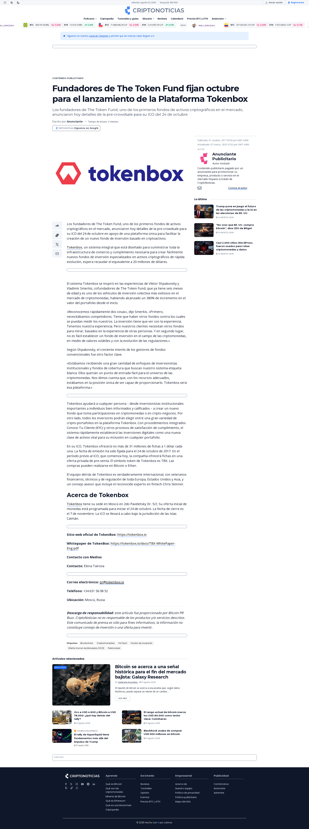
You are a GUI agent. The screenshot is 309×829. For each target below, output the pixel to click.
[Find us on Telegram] (88, 784)
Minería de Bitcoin (116, 796)
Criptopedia (107, 18)
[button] (57, 239)
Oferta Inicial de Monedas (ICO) (86, 648)
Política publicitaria (186, 797)
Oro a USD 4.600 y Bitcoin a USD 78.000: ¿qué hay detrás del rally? (95, 715)
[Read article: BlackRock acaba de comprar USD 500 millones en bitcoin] (131, 736)
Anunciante (75, 121)
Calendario (177, 18)
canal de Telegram (98, 35)
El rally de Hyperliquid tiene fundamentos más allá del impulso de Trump (91, 738)
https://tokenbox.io (132, 534)
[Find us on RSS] (66, 788)
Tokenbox (74, 247)
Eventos (144, 797)
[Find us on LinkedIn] (94, 784)
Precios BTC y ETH (197, 18)
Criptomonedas (106, 643)
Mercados (60, 667)
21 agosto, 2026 (148, 682)
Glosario (147, 18)
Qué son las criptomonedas (114, 790)
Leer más (124, 698)
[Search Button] (11, 2)
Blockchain (86, 643)
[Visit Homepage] (154, 10)
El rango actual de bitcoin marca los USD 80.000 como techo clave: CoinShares (165, 715)
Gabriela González (128, 682)
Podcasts (89, 18)
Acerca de (181, 784)
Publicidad (114, 648)
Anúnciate (218, 18)
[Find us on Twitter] (71, 784)
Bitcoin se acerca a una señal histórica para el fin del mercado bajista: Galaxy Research (150, 672)
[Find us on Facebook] (66, 784)
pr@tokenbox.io (112, 582)
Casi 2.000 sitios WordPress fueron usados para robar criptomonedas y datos (234, 246)
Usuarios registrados (87, 731)
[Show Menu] (5, 2)
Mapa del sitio (183, 801)
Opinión (144, 792)
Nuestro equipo (183, 788)
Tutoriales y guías (128, 18)
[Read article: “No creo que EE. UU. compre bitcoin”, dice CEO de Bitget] (204, 230)
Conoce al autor (237, 188)
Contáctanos (221, 784)
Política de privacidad (187, 792)
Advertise (219, 792)
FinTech (122, 643)
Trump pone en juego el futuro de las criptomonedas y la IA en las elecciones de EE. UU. (236, 210)
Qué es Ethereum (115, 800)
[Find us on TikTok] (71, 788)
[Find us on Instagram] (77, 784)
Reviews (162, 18)
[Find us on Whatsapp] (77, 788)
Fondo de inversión (141, 643)
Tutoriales (146, 788)
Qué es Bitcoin (114, 784)
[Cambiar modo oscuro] (18, 2)
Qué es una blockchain (118, 805)
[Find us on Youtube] (82, 784)
